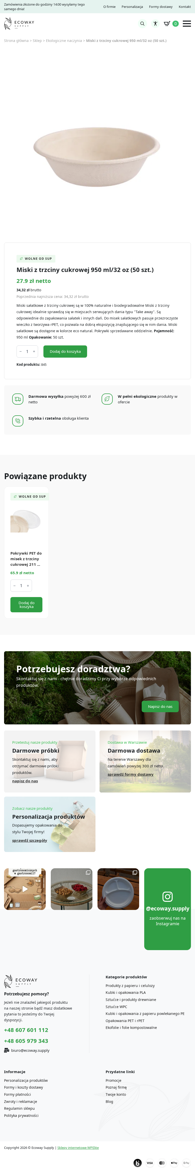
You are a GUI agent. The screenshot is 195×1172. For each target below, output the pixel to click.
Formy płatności (17, 1094)
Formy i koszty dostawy (23, 1087)
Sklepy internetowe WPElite (78, 1147)
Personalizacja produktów (26, 1080)
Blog (109, 1101)
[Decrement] (20, 351)
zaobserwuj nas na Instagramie (168, 920)
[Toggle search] (142, 23)
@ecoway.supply (167, 908)
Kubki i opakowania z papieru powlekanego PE (145, 1013)
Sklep (37, 40)
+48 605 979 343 (26, 1040)
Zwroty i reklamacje (20, 1101)
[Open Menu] (187, 24)
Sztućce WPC (116, 1006)
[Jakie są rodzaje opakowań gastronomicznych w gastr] (25, 889)
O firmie (109, 6)
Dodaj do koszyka (65, 351)
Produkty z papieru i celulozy (130, 985)
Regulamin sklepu (19, 1108)
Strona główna (16, 40)
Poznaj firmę (116, 1087)
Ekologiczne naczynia (64, 40)
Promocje (113, 1080)
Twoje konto (116, 1094)
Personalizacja (132, 6)
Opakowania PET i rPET (125, 1020)
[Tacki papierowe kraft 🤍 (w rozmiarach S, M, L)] (71, 889)
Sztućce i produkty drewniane (131, 999)
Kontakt (185, 6)
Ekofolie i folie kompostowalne (131, 1027)
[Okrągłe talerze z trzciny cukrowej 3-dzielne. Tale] (118, 889)
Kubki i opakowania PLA (126, 992)
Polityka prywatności (21, 1115)
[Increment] (34, 351)
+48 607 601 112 (26, 1029)
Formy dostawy (161, 6)
